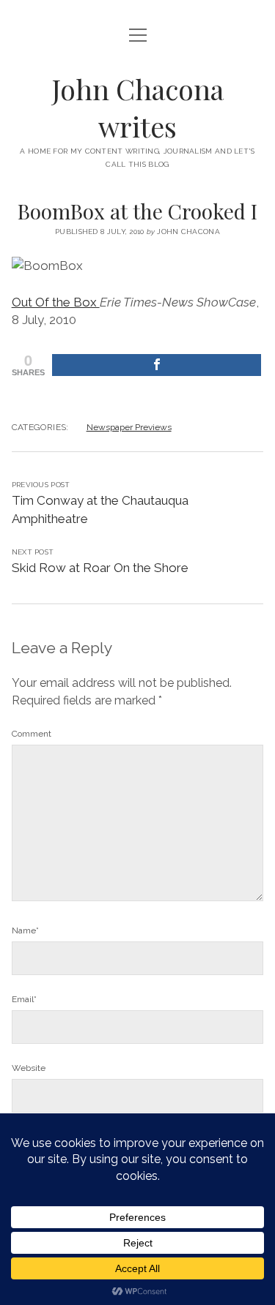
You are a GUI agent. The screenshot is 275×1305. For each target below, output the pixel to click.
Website (28, 1068)
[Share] (157, 365)
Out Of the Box (56, 302)
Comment (31, 734)
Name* (25, 930)
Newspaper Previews (129, 427)
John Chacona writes (138, 107)
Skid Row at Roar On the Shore (100, 567)
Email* (24, 999)
